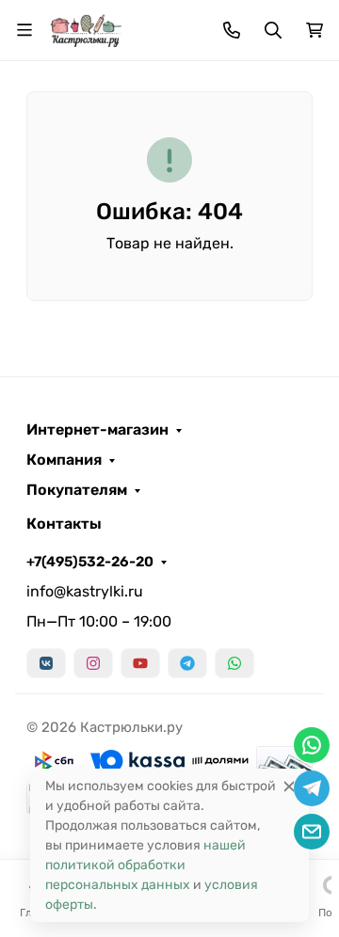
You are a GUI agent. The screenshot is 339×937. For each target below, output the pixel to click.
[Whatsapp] (234, 663)
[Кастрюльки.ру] (85, 28)
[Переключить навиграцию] (24, 30)
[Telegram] (187, 663)
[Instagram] (93, 663)
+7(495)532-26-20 (89, 561)
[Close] (289, 786)
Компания (64, 460)
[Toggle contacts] (232, 30)
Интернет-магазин (97, 429)
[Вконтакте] (46, 663)
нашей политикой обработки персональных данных (145, 865)
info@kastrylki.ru (84, 591)
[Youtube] (140, 663)
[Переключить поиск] (273, 30)
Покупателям (76, 490)
